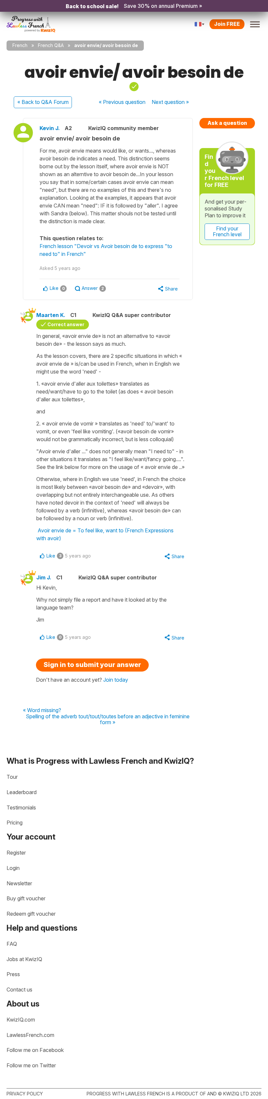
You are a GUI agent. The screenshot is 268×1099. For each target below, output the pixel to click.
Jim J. (43, 577)
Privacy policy (25, 1093)
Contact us (19, 989)
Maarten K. (50, 315)
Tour (12, 777)
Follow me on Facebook (35, 1050)
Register (16, 852)
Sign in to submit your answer (92, 665)
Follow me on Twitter (31, 1065)
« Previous (122, 102)
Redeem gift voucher (31, 913)
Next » (170, 102)
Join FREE (227, 24)
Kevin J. (50, 128)
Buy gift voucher (26, 898)
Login (13, 868)
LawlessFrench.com (30, 1035)
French (19, 45)
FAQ (12, 944)
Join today (115, 679)
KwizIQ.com (21, 1019)
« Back (43, 102)
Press (13, 974)
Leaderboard (22, 792)
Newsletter (19, 883)
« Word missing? (42, 710)
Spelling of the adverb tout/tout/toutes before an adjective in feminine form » (108, 719)
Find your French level (227, 231)
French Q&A (51, 45)
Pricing (15, 822)
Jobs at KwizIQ (24, 959)
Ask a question (227, 123)
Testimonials (21, 807)
